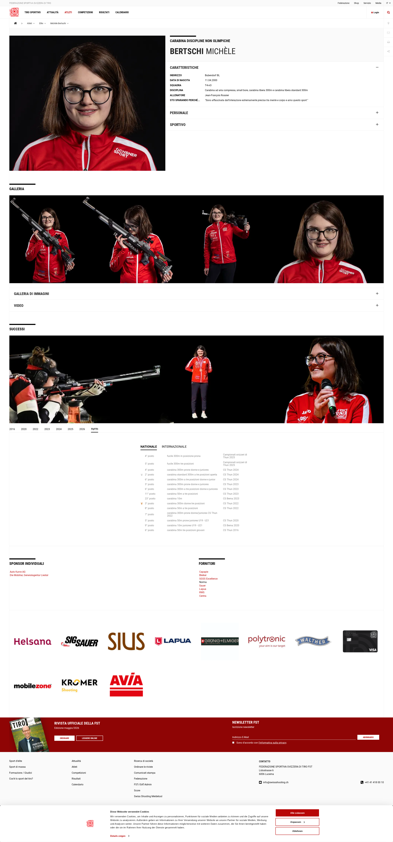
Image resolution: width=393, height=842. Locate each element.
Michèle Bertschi (58, 23)
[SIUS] (126, 641)
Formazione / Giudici (20, 772)
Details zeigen (117, 836)
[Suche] (388, 12)
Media (378, 3)
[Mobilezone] (32, 686)
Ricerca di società (143, 761)
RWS (201, 592)
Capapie (203, 571)
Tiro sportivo (33, 12)
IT (387, 3)
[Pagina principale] (15, 12)
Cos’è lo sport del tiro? (21, 778)
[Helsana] (32, 641)
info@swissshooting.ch (275, 782)
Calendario (122, 12)
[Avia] (126, 686)
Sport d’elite (15, 761)
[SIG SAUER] (79, 641)
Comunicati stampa (144, 772)
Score (137, 790)
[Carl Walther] (313, 641)
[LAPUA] (173, 641)
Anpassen (295, 822)
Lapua (202, 589)
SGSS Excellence (208, 578)
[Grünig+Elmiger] (219, 641)
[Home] (15, 23)
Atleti (68, 12)
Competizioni (85, 12)
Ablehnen (297, 831)
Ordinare (64, 738)
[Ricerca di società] (388, 23)
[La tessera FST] (360, 641)
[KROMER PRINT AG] (79, 686)
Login (376, 12)
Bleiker (202, 575)
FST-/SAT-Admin (143, 784)
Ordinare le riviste (143, 766)
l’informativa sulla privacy (272, 742)
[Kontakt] (388, 32)
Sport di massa (17, 766)
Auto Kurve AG (17, 571)
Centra (202, 595)
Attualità (52, 12)
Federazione (343, 3)
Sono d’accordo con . (261, 742)
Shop (356, 3)
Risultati (104, 12)
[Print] (388, 42)
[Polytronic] (266, 641)
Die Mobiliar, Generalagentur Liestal (29, 575)
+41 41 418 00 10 (374, 782)
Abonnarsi (368, 737)
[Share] (388, 51)
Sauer (202, 585)
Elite (41, 23)
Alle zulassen (297, 813)
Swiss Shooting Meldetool (148, 796)
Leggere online (89, 738)
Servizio (367, 3)
